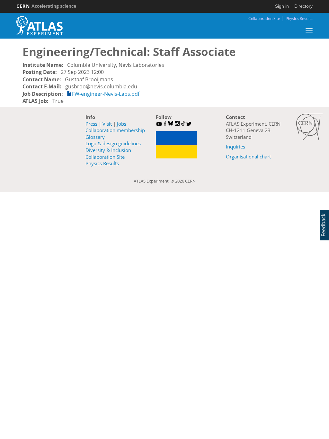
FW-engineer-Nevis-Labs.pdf (105, 93)
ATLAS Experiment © (154, 181)
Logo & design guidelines (113, 143)
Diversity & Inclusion (108, 150)
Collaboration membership (115, 130)
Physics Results (299, 18)
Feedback (323, 225)
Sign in (282, 6)
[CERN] (309, 127)
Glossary (95, 137)
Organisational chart (248, 156)
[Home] (39, 25)
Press (91, 124)
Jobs (121, 124)
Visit (107, 124)
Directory (303, 6)
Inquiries (235, 146)
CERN (46, 6)
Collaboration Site (264, 18)
